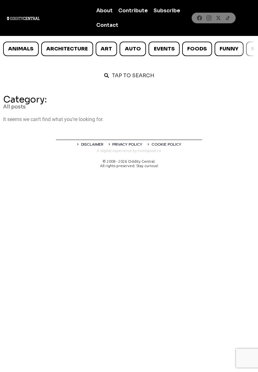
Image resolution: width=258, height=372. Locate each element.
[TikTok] (227, 17)
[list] (129, 48)
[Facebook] (199, 17)
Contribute (133, 10)
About (104, 10)
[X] (218, 17)
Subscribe (167, 10)
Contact (107, 25)
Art (106, 48)
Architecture (67, 48)
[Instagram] (208, 17)
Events (164, 48)
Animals (20, 48)
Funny (229, 48)
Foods (197, 48)
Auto (133, 48)
